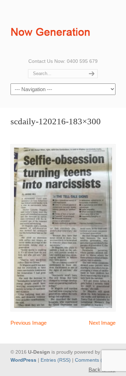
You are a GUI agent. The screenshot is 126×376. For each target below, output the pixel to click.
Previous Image (28, 323)
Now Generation (52, 28)
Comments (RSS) (94, 360)
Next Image (102, 323)
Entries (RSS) (56, 360)
